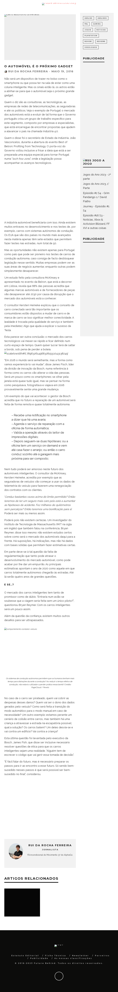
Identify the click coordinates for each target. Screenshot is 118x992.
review (88, 41)
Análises (102, 18)
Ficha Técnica (55, 955)
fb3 (86, 24)
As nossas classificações (73, 958)
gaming (97, 24)
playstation (91, 35)
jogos (88, 30)
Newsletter (80, 955)
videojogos (91, 47)
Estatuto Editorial (25, 955)
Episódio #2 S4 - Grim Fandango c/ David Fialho (96, 197)
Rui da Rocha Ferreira (28, 71)
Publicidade (39, 958)
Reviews (101, 41)
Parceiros (102, 955)
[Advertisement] (40, 196)
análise (88, 18)
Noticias (101, 30)
